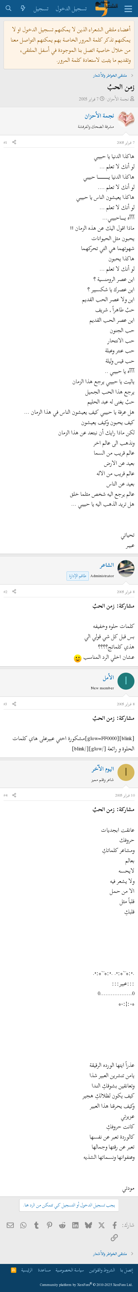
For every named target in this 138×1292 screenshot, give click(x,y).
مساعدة (44, 1270)
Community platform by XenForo (86, 1285)
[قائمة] (128, 8)
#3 (5, 704)
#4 (5, 795)
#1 (5, 142)
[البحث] (8, 9)
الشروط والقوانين (102, 1270)
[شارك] (14, 143)
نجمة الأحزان (118, 99)
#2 (5, 591)
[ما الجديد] (23, 9)
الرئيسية (27, 1270)
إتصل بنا (126, 1270)
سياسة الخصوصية (70, 1270)
